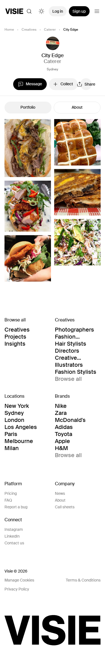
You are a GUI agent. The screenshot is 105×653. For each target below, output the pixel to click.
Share (88, 84)
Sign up (79, 11)
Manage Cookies (19, 580)
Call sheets (64, 506)
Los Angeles (20, 427)
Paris (10, 434)
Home (9, 29)
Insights (14, 343)
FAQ (8, 500)
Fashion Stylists (75, 372)
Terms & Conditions (83, 580)
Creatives (29, 29)
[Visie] (14, 11)
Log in (57, 11)
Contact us (14, 542)
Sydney (52, 69)
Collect (66, 83)
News (60, 493)
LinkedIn (12, 536)
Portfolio (27, 107)
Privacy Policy (16, 589)
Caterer (50, 29)
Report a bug (15, 506)
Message (34, 83)
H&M (61, 448)
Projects (15, 336)
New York (16, 406)
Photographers (74, 329)
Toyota (63, 434)
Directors (67, 351)
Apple (62, 441)
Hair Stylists (70, 343)
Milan (11, 448)
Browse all (68, 379)
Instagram (13, 529)
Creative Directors (67, 358)
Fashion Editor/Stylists (73, 336)
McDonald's (70, 420)
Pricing (10, 493)
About (77, 107)
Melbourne (18, 441)
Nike (61, 406)
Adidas (64, 427)
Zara (61, 413)
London (14, 420)
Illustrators (69, 365)
